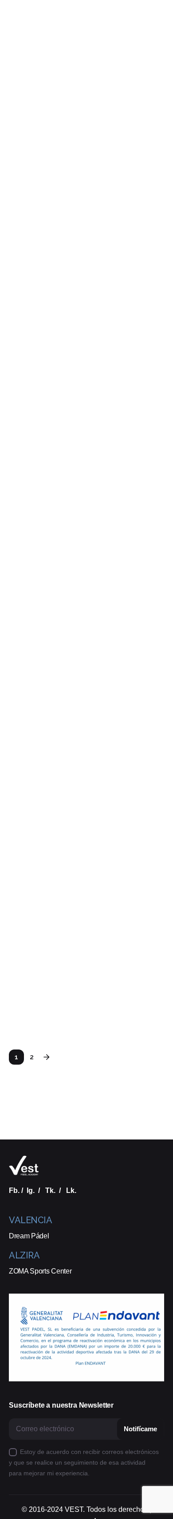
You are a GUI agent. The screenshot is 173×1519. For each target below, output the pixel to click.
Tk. (50, 1190)
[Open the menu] (21, 91)
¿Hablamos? (138, 90)
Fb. (14, 1190)
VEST (74, 1509)
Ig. (31, 1190)
